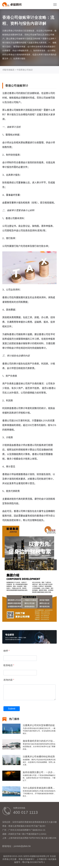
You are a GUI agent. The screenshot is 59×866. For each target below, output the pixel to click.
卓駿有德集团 (8, 70)
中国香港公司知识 (25, 70)
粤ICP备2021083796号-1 (33, 862)
